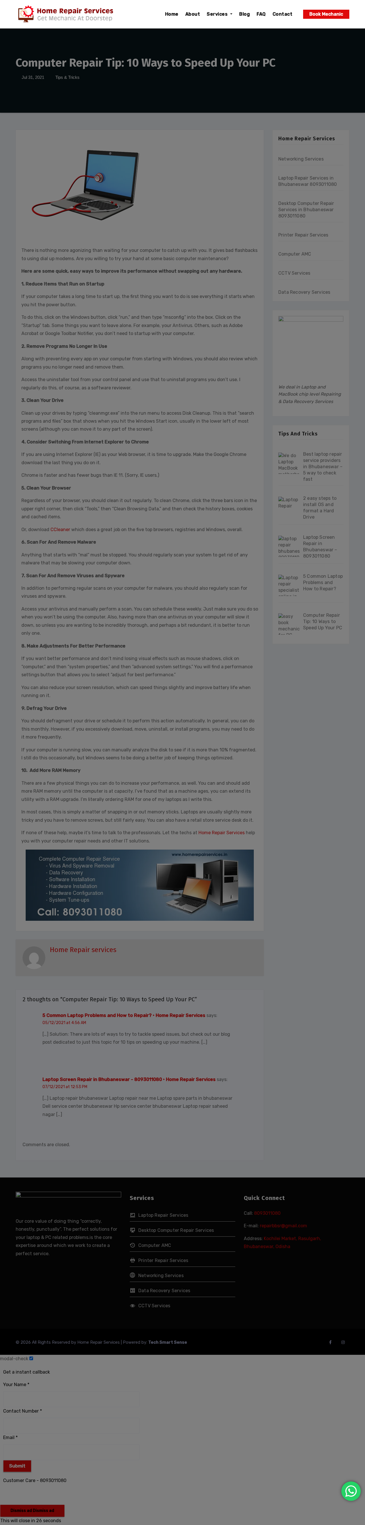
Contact (283, 14)
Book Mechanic (326, 14)
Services (218, 14)
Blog (244, 14)
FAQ (261, 14)
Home (172, 14)
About (192, 14)
